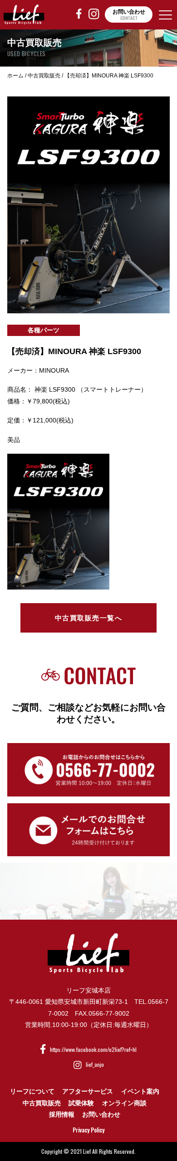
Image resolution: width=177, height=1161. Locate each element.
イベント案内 (140, 1091)
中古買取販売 (42, 1103)
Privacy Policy (88, 1129)
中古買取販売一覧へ (89, 618)
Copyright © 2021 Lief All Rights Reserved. (88, 1151)
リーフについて (32, 1091)
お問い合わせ (101, 1114)
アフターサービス (87, 1091)
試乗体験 (81, 1103)
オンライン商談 (124, 1103)
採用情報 (61, 1114)
